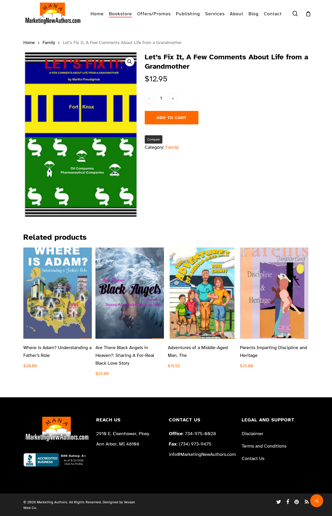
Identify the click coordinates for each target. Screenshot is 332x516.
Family (49, 42)
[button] (129, 61)
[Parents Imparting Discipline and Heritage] (274, 293)
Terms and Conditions (264, 446)
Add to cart (171, 117)
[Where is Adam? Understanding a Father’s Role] (57, 293)
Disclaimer (252, 433)
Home (29, 42)
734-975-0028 (200, 433)
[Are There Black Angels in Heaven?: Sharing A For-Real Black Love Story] (129, 293)
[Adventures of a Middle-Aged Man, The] (202, 293)
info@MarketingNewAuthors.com (202, 454)
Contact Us (253, 458)
